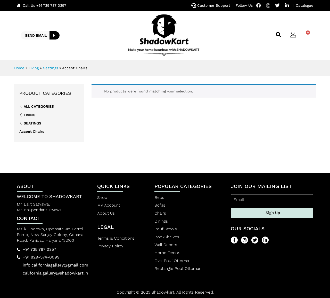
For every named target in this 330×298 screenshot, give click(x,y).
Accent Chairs (31, 131)
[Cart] (306, 35)
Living (34, 68)
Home (19, 68)
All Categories (39, 106)
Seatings (50, 68)
